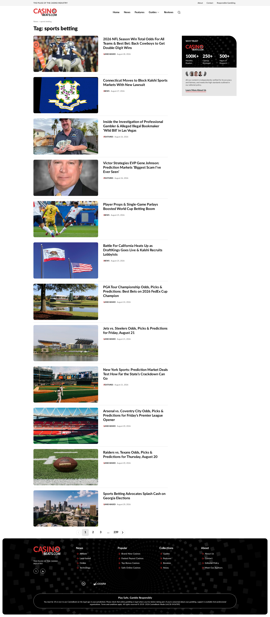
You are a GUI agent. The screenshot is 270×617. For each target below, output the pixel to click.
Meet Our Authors (213, 568)
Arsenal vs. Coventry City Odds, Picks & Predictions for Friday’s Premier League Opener (133, 415)
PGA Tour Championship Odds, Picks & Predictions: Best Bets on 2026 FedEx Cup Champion (135, 291)
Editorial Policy (212, 563)
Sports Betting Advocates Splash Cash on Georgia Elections (134, 496)
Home (116, 12)
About (200, 3)
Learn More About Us (196, 90)
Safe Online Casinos (130, 568)
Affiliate (83, 554)
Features (139, 12)
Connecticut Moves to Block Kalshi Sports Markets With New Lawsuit (135, 83)
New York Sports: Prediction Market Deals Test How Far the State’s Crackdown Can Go (135, 374)
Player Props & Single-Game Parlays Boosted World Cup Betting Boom (130, 207)
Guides (153, 12)
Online (83, 563)
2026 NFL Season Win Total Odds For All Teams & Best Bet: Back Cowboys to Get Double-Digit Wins (134, 43)
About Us (209, 554)
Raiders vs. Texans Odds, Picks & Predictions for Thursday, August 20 (130, 455)
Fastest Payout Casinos (132, 558)
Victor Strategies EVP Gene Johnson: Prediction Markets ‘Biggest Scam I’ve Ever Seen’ (132, 167)
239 (116, 532)
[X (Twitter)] (35, 571)
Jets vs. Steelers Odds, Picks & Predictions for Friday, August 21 (135, 331)
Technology (85, 568)
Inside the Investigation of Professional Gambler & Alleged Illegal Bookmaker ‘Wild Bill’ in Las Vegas (133, 126)
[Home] (45, 12)
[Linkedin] (42, 571)
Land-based (110, 54)
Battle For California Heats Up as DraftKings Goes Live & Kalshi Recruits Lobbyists (132, 250)
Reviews (168, 12)
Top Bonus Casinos (130, 563)
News (127, 12)
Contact (210, 3)
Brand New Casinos (130, 554)
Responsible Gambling (226, 3)
